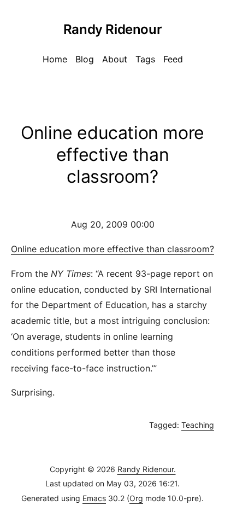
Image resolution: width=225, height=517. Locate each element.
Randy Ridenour (112, 29)
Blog (84, 59)
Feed (173, 59)
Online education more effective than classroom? (112, 248)
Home (55, 59)
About (114, 59)
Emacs (94, 498)
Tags (145, 59)
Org (136, 498)
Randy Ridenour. (146, 469)
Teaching (197, 424)
